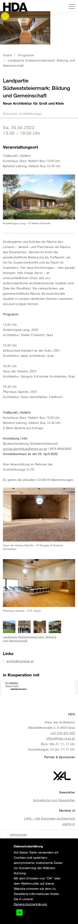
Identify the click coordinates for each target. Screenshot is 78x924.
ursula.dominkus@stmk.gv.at (25, 448)
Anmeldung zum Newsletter (54, 800)
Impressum (18, 834)
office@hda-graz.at (60, 738)
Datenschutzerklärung (30, 904)
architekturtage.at (20, 661)
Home (7, 55)
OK (19, 912)
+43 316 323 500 (62, 733)
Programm (26, 55)
